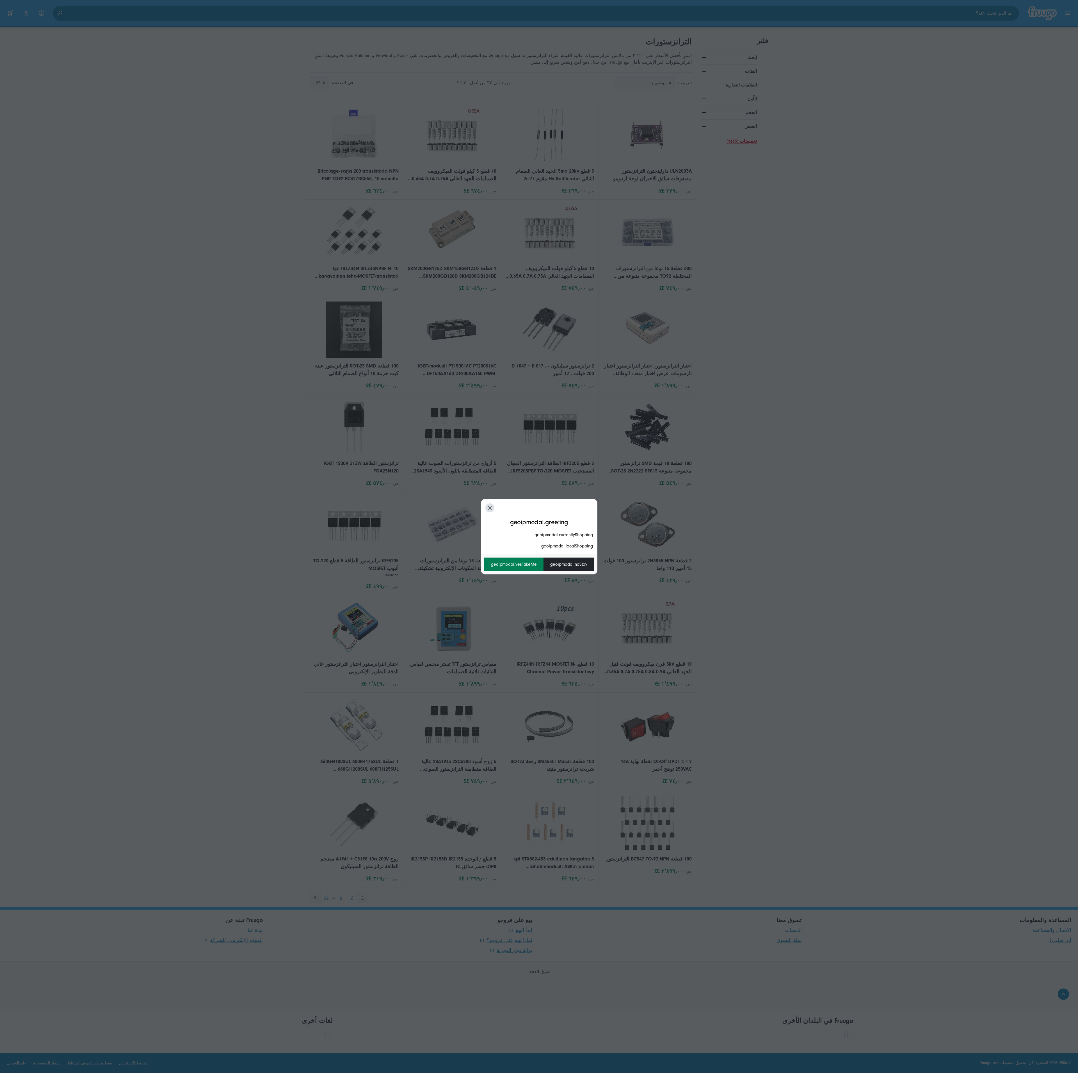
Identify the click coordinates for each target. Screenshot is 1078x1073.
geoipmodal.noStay (568, 564)
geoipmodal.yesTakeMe (514, 564)
